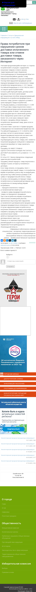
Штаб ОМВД (15, 37)
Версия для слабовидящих (22, 23)
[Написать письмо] (14, 19)
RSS (23, 19)
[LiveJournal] (15, 240)
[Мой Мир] (7, 240)
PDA (27, 19)
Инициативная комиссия (10, 528)
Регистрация (21, 591)
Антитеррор (6, 546)
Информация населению (14, 384)
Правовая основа (8, 572)
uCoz (30, 589)
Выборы (5, 568)
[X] (10, 240)
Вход (27, 591)
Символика (5, 512)
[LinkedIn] (12, 240)
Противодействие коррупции (12, 542)
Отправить (10, 266)
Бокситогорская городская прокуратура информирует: (18, 438)
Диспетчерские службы (13, 379)
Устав (4, 508)
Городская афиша (11, 374)
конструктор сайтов (22, 589)
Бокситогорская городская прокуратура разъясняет (15, 394)
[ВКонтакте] (2, 240)
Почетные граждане (9, 516)
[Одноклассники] (4, 240)
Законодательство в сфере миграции (15, 550)
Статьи (9, 35)
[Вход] (7, 257)
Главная (3, 35)
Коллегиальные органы (10, 532)
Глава (4, 504)
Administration (5, 245)
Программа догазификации (15, 388)
